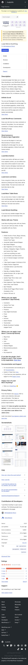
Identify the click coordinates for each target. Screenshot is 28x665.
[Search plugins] (17, 16)
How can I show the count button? (11, 475)
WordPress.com (6, 627)
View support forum (6, 592)
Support (5, 71)
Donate (17, 620)
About (3, 602)
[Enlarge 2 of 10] (11, 435)
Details (5, 56)
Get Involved (18, 614)
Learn (3, 614)
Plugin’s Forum (16, 376)
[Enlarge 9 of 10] (24, 453)
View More (4, 206)
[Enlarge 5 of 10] (11, 460)
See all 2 (24, 542)
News (3, 604)
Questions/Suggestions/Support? (10, 495)
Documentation (10, 370)
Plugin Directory (5, 6)
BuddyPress (5, 635)
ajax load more (22, 546)
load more (23, 552)
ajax (17, 546)
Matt (3, 630)
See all (25, 581)
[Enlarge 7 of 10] (24, 435)
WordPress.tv (5, 622)
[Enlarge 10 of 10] (24, 461)
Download (5, 50)
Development (6, 67)
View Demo (4, 114)
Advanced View (5, 556)
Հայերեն (7, 642)
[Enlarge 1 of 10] (11, 427)
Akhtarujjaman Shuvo (9, 46)
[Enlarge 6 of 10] (24, 427)
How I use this (5, 479)
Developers (4, 620)
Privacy (3, 609)
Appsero (16, 393)
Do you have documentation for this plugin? (9, 490)
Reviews (5, 60)
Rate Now (17, 360)
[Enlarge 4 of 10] (11, 452)
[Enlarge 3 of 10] (11, 443)
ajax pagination (16, 549)
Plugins (17, 607)
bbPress (4, 632)
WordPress (13, 386)
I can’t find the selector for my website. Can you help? (8, 484)
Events (17, 617)
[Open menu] (25, 2)
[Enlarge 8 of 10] (24, 443)
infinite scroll (23, 549)
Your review (4, 581)
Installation (6, 63)
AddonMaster (8, 518)
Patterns (17, 609)
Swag (17, 622)
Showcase (18, 602)
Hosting (3, 607)
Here (17, 372)
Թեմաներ (18, 604)
